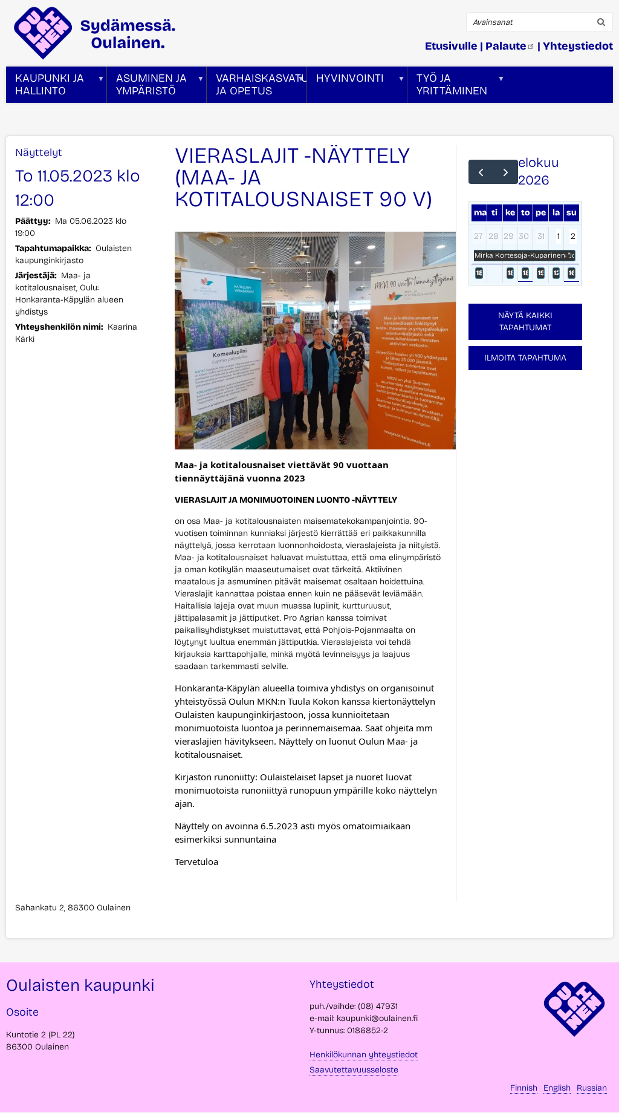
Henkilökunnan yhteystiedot (364, 1054)
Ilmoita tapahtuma (525, 358)
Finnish (523, 1088)
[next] (505, 172)
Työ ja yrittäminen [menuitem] (447, 87)
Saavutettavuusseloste (354, 1070)
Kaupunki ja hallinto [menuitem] (45, 87)
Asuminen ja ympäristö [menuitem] (147, 87)
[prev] (480, 172)
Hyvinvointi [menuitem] (345, 87)
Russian (592, 1088)
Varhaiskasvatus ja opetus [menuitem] (256, 87)
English (557, 1088)
